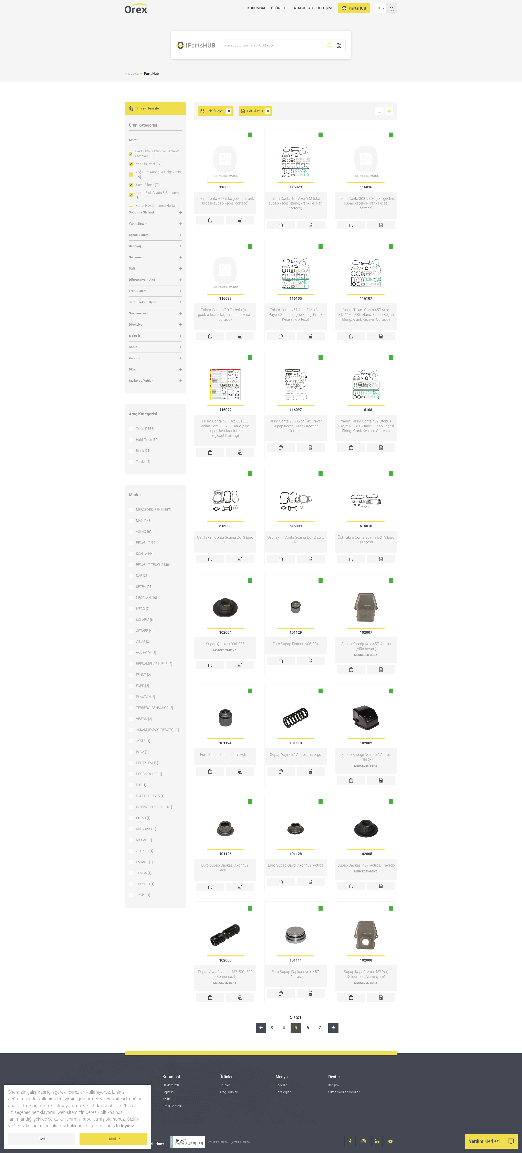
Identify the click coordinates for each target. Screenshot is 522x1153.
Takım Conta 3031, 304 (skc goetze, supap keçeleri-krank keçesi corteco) (366, 203)
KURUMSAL (256, 8)
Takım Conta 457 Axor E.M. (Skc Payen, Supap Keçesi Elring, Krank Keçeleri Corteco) (295, 315)
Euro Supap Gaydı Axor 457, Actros (295, 865)
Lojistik (168, 1092)
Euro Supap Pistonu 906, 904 (296, 644)
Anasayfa (132, 73)
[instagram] (363, 1142)
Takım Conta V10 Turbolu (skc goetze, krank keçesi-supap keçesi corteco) (225, 315)
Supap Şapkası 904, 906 (225, 644)
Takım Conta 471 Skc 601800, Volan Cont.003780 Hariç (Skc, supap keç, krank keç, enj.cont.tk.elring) (225, 428)
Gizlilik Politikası (217, 1142)
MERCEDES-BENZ (224, 650)
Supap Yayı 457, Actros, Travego (295, 754)
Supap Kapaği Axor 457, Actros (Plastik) (366, 756)
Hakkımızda (171, 1085)
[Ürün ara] (329, 45)
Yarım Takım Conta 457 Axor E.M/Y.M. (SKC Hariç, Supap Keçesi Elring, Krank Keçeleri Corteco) (366, 315)
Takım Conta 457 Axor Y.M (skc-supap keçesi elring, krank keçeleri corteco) (295, 203)
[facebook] (350, 1142)
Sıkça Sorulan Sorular (343, 1092)
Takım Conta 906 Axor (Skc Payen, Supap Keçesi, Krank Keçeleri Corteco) (295, 426)
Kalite (167, 1099)
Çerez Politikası (240, 1142)
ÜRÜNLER (278, 8)
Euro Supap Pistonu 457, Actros (225, 754)
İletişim (333, 1085)
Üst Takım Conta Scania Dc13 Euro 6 (225, 539)
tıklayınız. (125, 1125)
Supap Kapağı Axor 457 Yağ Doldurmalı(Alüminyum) (366, 973)
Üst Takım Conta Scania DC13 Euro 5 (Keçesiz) (366, 539)
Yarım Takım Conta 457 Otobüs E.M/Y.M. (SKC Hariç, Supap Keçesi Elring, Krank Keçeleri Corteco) (366, 426)
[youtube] (390, 1142)
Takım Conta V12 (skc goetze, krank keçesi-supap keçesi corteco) (225, 200)
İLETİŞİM (325, 8)
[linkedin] (377, 1142)
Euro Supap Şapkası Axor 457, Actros (225, 867)
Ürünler (224, 1085)
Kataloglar (283, 1092)
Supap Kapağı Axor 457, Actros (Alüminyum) (366, 646)
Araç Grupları (228, 1092)
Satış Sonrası (172, 1106)
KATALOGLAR (302, 8)
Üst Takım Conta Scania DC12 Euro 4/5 (295, 539)
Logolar (281, 1085)
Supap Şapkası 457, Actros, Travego (366, 865)
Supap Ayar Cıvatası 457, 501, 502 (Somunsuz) (225, 973)
